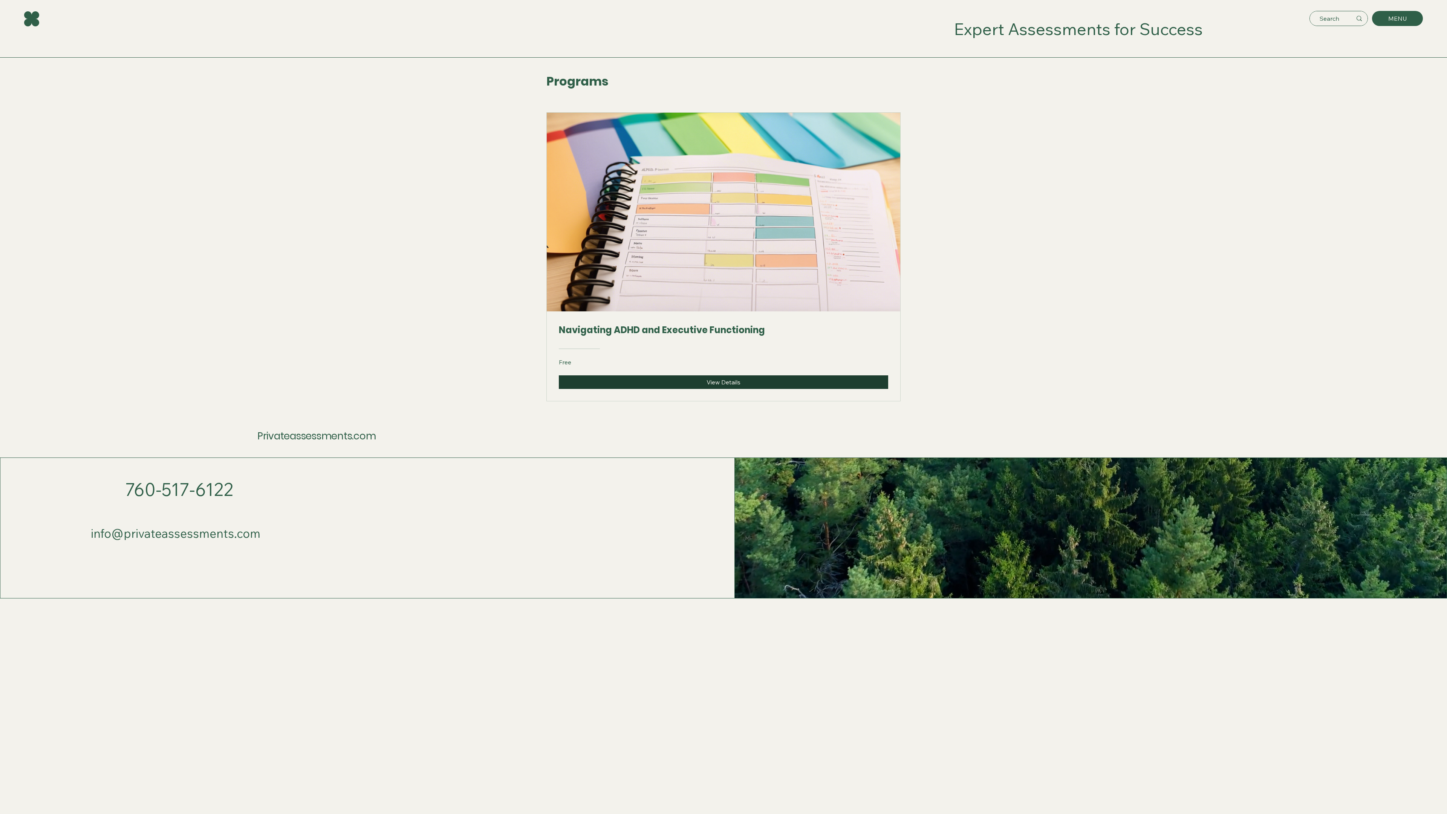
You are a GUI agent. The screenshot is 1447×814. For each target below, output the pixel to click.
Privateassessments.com (316, 436)
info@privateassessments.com (175, 533)
